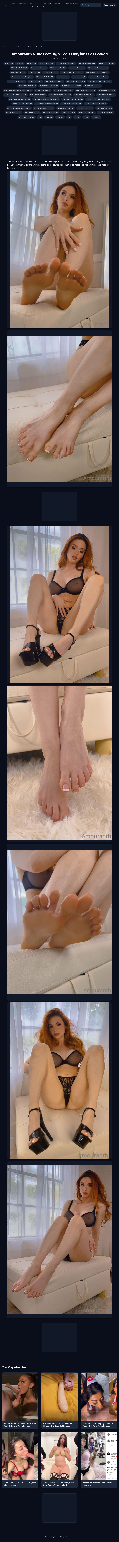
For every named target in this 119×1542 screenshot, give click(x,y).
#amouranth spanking (104, 108)
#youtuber (96, 117)
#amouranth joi (34, 72)
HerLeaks (57, 4)
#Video (86, 117)
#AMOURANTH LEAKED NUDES (97, 72)
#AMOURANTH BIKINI (106, 63)
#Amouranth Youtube (26, 117)
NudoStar (22, 4)
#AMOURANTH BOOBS (19, 68)
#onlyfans (60, 117)
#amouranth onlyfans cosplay (60, 95)
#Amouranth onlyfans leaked (19, 99)
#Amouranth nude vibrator (85, 90)
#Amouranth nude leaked (76, 81)
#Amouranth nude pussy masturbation (17, 90)
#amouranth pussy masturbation (18, 108)
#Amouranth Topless (50, 112)
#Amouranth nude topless (63, 90)
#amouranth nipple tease (98, 77)
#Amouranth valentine (86, 112)
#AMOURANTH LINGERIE (44, 77)
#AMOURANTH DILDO (58, 68)
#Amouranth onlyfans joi (106, 95)
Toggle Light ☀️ (110, 5)
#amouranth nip (62, 77)
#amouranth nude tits (42, 90)
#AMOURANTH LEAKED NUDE (71, 72)
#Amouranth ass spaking (66, 63)
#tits (69, 117)
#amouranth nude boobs (54, 81)
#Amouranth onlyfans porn (22, 103)
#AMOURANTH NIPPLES (16, 81)
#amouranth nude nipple (27, 86)
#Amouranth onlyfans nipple (73, 99)
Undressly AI (47, 5)
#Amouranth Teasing (13, 112)
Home (12, 4)
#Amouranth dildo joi (76, 68)
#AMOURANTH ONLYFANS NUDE (98, 99)
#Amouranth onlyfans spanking (47, 103)
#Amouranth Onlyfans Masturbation (46, 99)
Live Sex (38, 5)
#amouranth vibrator (105, 112)
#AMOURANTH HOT (18, 72)
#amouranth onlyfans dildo (83, 95)
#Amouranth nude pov (92, 86)
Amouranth (9, 63)
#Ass (40, 117)
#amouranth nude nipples (49, 86)
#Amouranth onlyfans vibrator (95, 103)
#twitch (77, 117)
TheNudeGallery (71, 4)
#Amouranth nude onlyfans (71, 86)
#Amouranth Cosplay (38, 68)
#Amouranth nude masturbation (100, 81)
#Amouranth (31, 63)
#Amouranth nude (35, 81)
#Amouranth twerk (68, 112)
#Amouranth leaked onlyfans (22, 77)
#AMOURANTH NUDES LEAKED (15, 95)
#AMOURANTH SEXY (85, 108)
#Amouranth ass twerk (87, 63)
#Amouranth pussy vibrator (43, 108)
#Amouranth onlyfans (37, 95)
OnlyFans (20, 63)
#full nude (49, 117)
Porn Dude (31, 5)
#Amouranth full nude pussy (98, 68)
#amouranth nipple (79, 77)
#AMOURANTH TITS (32, 112)
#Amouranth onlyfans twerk (71, 103)
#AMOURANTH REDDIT (65, 108)
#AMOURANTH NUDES (107, 90)
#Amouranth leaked (51, 72)
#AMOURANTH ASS (47, 63)
